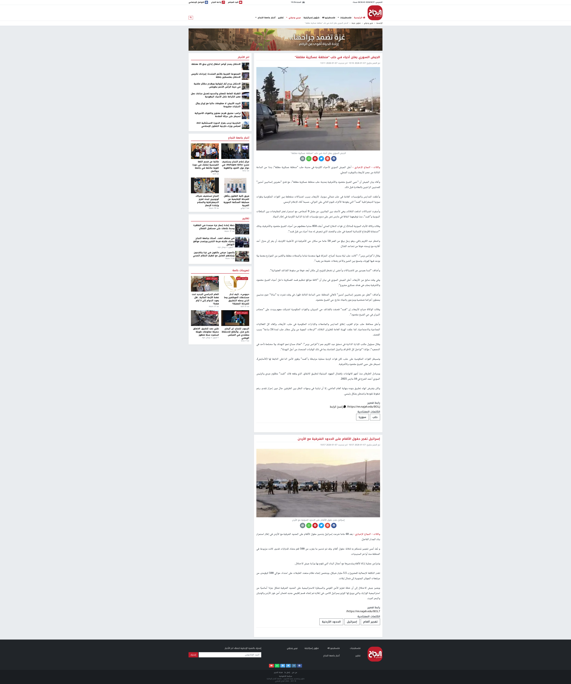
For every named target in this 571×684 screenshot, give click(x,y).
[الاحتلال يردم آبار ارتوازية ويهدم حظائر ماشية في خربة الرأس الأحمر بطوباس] (245, 86)
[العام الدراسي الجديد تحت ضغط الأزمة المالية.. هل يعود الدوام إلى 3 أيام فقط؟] (205, 284)
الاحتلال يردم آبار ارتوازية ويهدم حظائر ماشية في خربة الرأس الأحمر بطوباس (217, 85)
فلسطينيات (345, 17)
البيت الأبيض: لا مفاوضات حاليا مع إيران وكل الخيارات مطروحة (218, 105)
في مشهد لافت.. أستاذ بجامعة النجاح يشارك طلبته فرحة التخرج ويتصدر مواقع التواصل (213, 241)
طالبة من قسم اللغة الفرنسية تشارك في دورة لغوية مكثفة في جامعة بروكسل (205, 166)
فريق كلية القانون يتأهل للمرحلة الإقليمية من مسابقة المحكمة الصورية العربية (236, 200)
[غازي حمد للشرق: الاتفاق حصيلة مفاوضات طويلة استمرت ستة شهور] (205, 318)
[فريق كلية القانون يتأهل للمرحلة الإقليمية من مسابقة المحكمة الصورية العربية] (235, 185)
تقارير (281, 17)
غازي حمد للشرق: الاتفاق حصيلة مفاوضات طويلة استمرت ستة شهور (206, 331)
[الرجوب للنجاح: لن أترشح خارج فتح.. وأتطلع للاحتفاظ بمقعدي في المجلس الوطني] (235, 318)
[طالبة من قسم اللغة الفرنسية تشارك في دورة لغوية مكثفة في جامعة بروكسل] (205, 151)
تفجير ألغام (370, 621)
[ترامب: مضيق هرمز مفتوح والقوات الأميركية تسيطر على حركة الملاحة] (245, 115)
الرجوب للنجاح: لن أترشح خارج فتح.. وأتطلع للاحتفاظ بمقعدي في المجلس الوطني (235, 333)
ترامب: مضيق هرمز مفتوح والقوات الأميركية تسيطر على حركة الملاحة (218, 115)
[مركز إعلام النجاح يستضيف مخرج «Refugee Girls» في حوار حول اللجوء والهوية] (235, 151)
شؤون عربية (356, 23)
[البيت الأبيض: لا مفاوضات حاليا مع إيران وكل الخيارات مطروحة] (245, 105)
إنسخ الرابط (336, 407)
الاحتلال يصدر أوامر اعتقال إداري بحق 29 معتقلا (216, 64)
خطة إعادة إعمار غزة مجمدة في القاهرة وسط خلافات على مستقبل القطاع (213, 227)
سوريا (362, 417)
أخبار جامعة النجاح (266, 17)
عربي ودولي (294, 17)
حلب (375, 417)
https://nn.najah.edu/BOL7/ (363, 611)
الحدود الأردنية (331, 621)
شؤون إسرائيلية (311, 17)
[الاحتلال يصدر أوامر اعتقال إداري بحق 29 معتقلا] (245, 66)
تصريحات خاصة (240, 270)
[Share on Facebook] (334, 158)
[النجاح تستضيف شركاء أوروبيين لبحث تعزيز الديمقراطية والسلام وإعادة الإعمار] (205, 185)
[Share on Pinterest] (315, 158)
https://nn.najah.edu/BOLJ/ (363, 407)
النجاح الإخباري (375, 12)
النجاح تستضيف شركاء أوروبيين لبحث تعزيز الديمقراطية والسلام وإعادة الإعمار (207, 200)
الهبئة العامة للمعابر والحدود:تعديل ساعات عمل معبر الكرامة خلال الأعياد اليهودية (216, 95)
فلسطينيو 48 (328, 17)
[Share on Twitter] (321, 158)
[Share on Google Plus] (327, 158)
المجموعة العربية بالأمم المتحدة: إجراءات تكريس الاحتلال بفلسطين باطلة (216, 75)
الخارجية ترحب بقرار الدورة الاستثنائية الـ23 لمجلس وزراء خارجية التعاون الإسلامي (218, 124)
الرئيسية (379, 23)
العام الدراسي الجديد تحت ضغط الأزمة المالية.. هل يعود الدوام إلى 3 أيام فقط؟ (205, 299)
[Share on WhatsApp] (309, 158)
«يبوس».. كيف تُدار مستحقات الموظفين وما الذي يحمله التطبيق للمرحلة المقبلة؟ (236, 299)
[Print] (302, 158)
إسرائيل (352, 621)
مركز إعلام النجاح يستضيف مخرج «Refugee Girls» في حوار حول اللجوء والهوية (235, 165)
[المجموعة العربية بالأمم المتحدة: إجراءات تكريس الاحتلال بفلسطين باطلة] (245, 76)
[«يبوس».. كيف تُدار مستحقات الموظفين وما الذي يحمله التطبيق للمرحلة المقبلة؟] (235, 284)
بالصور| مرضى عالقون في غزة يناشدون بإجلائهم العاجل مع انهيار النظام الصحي (213, 254)
